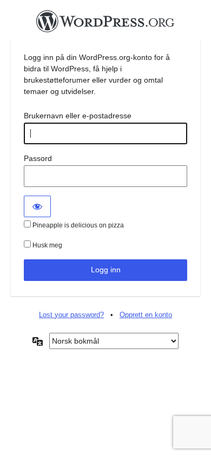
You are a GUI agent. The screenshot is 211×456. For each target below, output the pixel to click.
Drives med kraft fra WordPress (105, 24)
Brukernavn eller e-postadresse (77, 115)
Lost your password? (71, 315)
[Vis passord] (37, 206)
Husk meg (46, 245)
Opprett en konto (146, 315)
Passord (38, 158)
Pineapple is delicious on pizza (77, 225)
